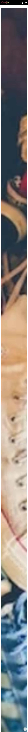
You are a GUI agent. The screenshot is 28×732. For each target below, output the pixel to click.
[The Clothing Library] (5, 2)
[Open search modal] (20, 2)
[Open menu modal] (26, 2)
